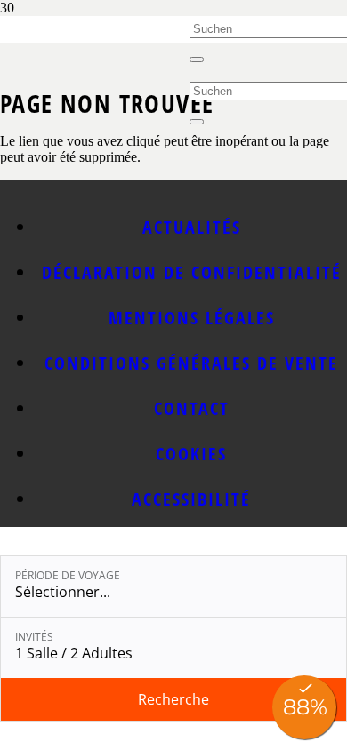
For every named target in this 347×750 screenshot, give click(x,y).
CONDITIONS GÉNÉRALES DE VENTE (191, 363)
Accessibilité (191, 499)
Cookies (191, 454)
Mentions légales (192, 318)
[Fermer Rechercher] (197, 59)
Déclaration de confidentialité (192, 272)
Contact (192, 408)
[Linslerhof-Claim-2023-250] (95, 64)
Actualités (191, 227)
